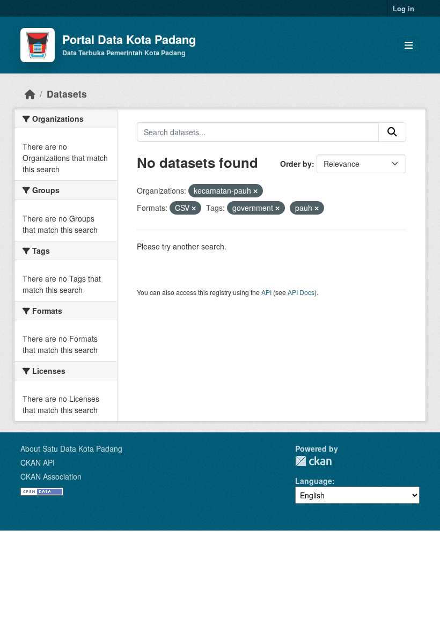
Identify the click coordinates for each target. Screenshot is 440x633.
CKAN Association (51, 476)
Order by (296, 163)
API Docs (301, 292)
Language (313, 480)
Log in (403, 8)
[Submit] (392, 132)
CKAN (313, 461)
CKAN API (37, 462)
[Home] (30, 93)
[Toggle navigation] (409, 45)
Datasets (67, 93)
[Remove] (255, 191)
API (266, 292)
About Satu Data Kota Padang (71, 448)
